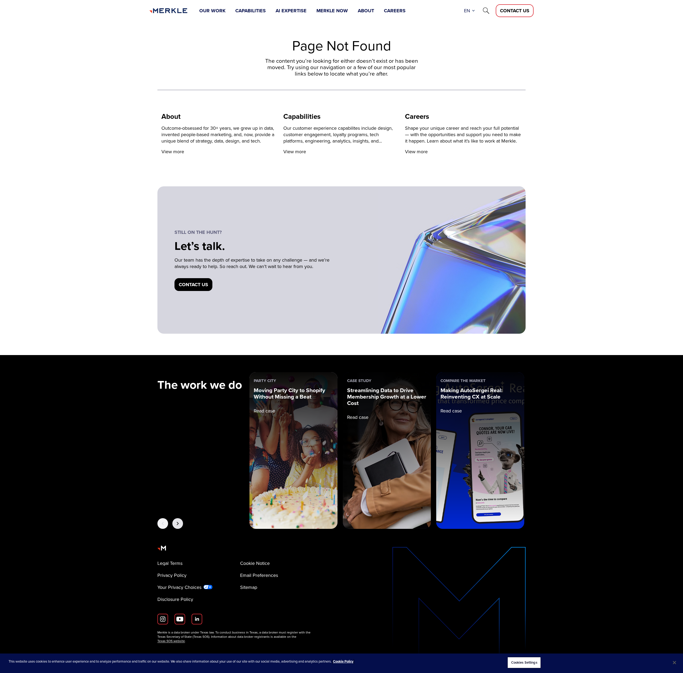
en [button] (467, 10)
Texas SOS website (171, 641)
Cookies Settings (524, 662)
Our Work (212, 10)
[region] (341, 663)
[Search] (486, 10)
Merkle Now (332, 10)
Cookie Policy (343, 661)
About (366, 10)
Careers (395, 10)
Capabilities (250, 10)
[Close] (674, 662)
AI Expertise (291, 10)
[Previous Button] (162, 523)
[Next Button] (177, 523)
